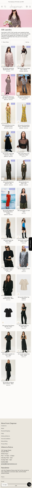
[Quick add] (3, 65)
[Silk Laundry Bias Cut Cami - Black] (24, 198)
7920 (6, 461)
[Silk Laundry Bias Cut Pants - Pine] (24, 170)
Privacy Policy (4, 443)
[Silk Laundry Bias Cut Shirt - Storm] (24, 256)
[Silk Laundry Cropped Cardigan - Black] (8, 256)
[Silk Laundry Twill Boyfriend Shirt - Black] (8, 285)
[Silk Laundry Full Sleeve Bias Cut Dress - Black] (8, 370)
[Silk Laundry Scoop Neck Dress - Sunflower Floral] (24, 113)
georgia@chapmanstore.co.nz (9, 463)
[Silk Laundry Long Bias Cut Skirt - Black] (8, 342)
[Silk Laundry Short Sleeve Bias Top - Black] (8, 313)
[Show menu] (1, 6)
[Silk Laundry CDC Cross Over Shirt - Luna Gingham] (8, 84)
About (2, 428)
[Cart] (29, 6)
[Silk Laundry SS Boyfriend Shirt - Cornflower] (24, 84)
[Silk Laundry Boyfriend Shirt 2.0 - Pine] (8, 170)
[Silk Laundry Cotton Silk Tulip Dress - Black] (8, 141)
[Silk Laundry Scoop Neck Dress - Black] (24, 342)
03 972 (3, 461)
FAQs (2, 433)
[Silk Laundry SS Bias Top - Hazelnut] (24, 285)
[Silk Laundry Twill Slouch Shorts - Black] (24, 228)
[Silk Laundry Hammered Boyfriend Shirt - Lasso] (8, 56)
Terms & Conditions (5, 438)
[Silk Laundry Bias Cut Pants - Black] (24, 313)
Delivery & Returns (5, 436)
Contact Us (3, 425)
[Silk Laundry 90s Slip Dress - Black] (8, 228)
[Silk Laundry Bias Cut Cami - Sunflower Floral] (8, 113)
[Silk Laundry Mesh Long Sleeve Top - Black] (24, 141)
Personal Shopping (5, 431)
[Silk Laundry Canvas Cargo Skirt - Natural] (24, 56)
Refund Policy (4, 441)
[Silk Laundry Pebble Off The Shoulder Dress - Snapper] (8, 198)
